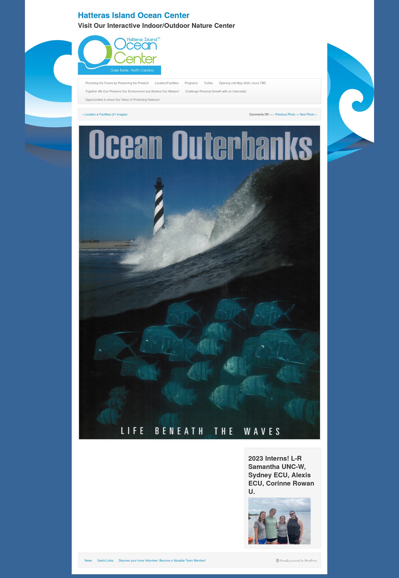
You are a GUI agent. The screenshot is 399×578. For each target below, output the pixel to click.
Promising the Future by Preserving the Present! (117, 83)
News (88, 560)
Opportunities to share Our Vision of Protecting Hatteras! (122, 99)
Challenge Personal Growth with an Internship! (215, 91)
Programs (191, 83)
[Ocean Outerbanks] (199, 282)
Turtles (208, 83)
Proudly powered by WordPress (298, 560)
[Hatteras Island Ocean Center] (199, 54)
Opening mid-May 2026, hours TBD (242, 83)
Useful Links (105, 560)
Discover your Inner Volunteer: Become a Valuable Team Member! (162, 560)
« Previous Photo (284, 114)
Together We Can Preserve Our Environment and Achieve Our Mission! (132, 91)
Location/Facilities (167, 83)
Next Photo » (308, 114)
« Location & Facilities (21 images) (104, 114)
